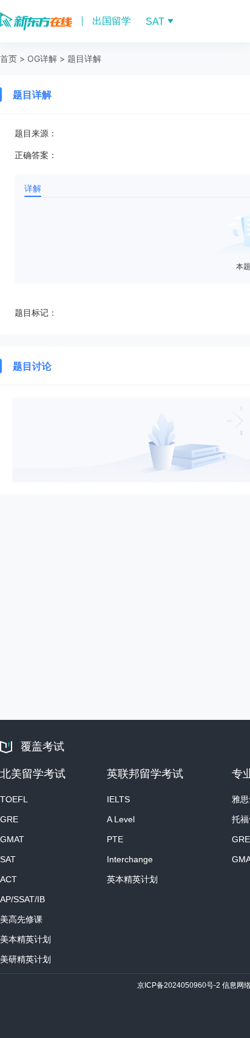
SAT (8, 859)
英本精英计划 (132, 879)
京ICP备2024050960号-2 (179, 985)
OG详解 (42, 58)
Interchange (130, 859)
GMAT (12, 839)
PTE (115, 839)
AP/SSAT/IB (22, 899)
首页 (8, 58)
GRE (9, 819)
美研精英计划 (25, 959)
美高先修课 (21, 919)
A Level (121, 819)
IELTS (118, 799)
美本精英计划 (25, 939)
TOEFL (14, 799)
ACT (8, 879)
